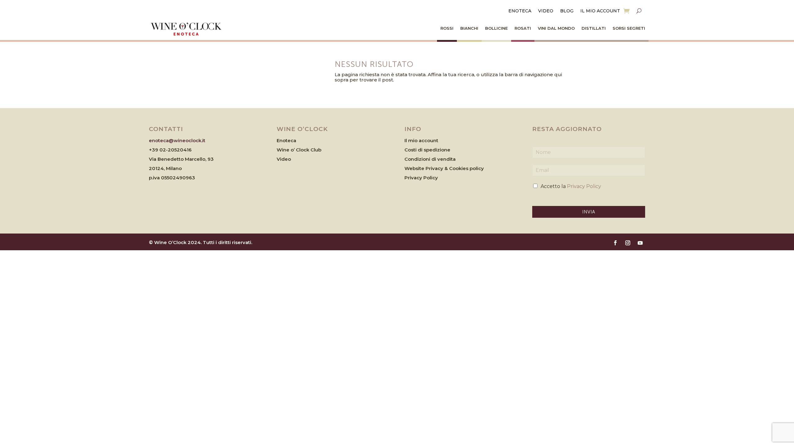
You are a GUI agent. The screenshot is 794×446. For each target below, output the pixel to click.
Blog (566, 11)
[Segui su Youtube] (640, 243)
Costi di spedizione (427, 150)
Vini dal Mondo (556, 28)
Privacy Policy (421, 178)
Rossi (446, 28)
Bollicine (496, 28)
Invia (588, 212)
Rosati (523, 28)
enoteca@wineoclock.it (177, 140)
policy (477, 168)
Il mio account (600, 11)
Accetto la (571, 186)
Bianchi (469, 28)
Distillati (594, 28)
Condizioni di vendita (430, 159)
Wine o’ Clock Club (299, 150)
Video (545, 11)
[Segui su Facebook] (615, 243)
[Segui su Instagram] (628, 243)
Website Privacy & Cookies (437, 168)
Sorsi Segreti (629, 28)
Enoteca (519, 11)
